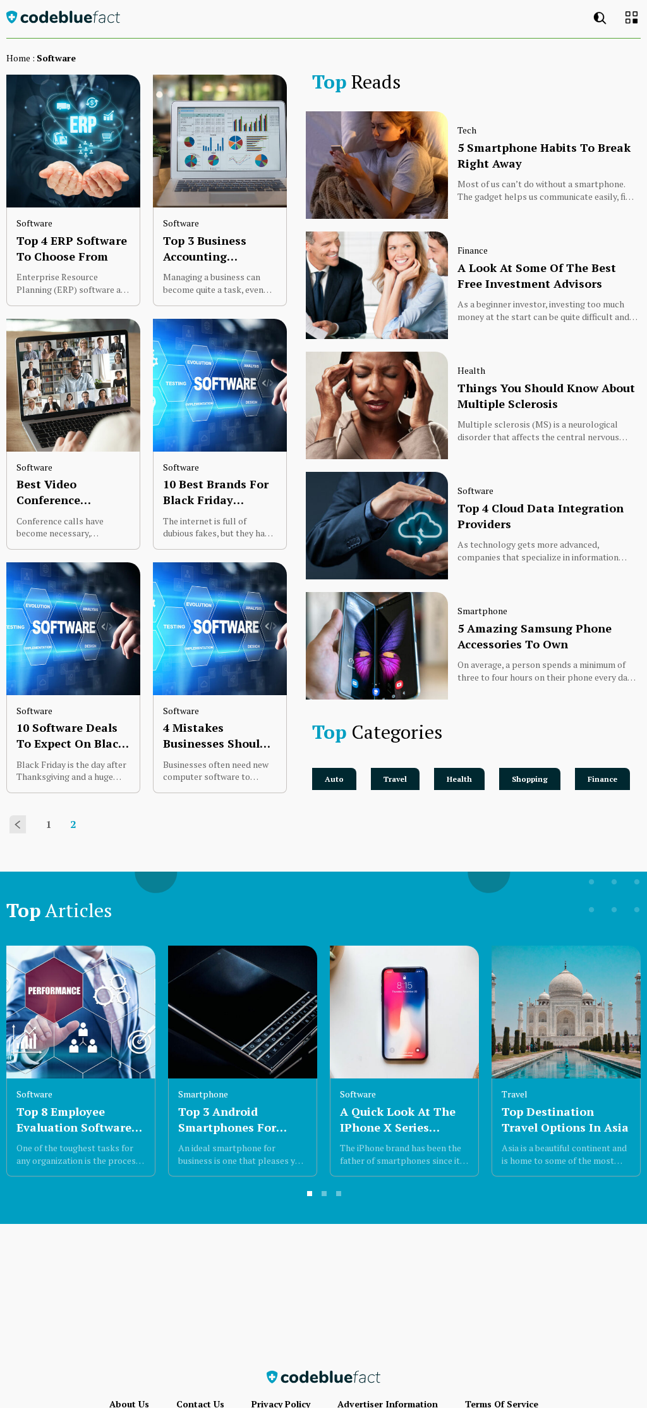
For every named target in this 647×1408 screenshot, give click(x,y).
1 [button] (310, 1194)
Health (459, 779)
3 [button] (339, 1194)
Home (18, 58)
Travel (395, 779)
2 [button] (325, 1194)
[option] (81, 1061)
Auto (334, 779)
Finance (602, 779)
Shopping (530, 779)
